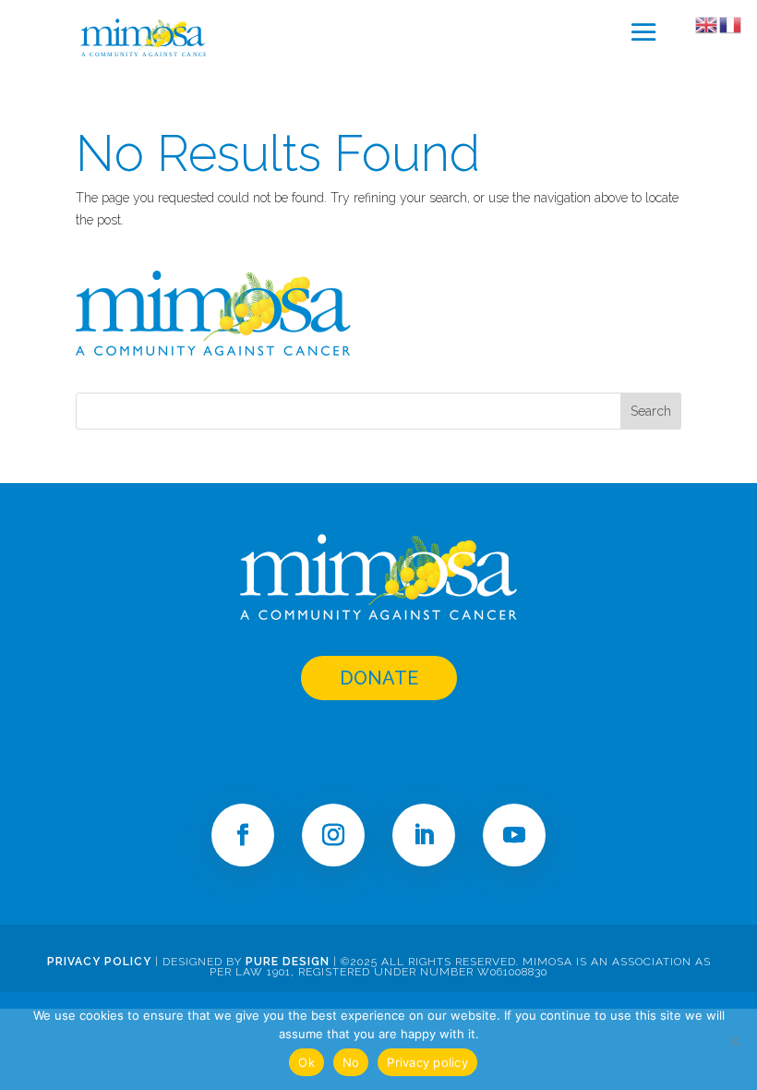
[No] (734, 1041)
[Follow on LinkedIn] (423, 835)
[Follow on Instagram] (333, 835)
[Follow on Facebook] (242, 835)
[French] (731, 24)
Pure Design (288, 961)
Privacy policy (427, 1062)
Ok (306, 1062)
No (351, 1062)
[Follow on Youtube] (514, 835)
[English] (707, 24)
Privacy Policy (99, 961)
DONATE (379, 678)
